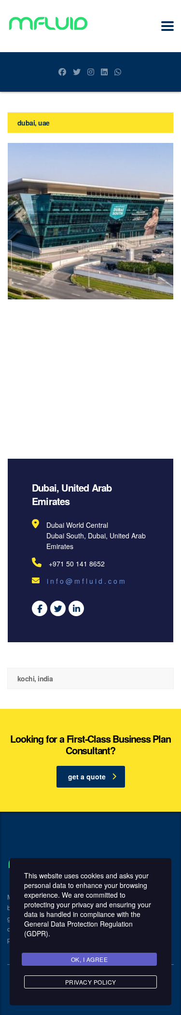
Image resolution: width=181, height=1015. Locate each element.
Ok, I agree (89, 959)
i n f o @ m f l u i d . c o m (86, 581)
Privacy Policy (90, 982)
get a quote (87, 776)
